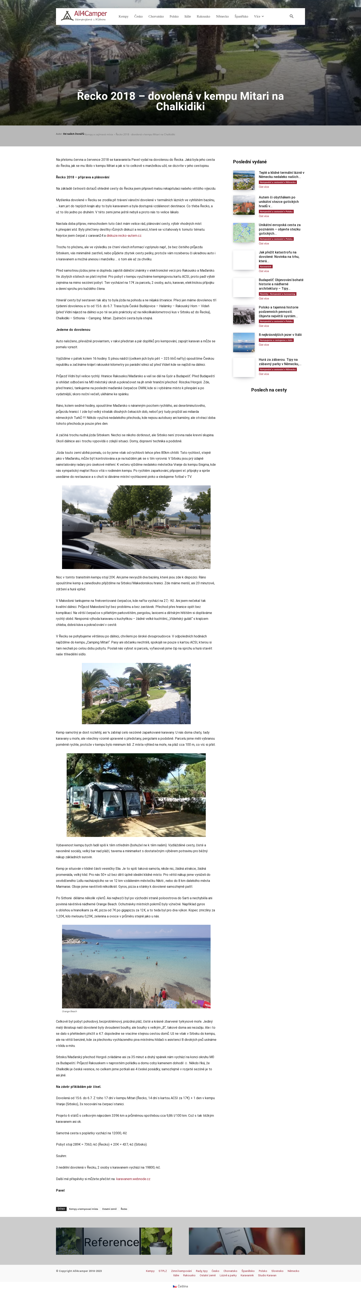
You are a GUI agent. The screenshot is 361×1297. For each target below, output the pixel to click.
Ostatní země (109, 1208)
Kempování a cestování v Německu (278, 182)
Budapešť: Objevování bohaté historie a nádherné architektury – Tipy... (281, 284)
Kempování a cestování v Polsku (276, 211)
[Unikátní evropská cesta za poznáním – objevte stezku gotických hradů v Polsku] (244, 232)
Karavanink (265, 266)
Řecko (124, 1208)
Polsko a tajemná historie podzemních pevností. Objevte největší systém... (278, 311)
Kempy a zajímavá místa (99, 134)
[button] (291, 16)
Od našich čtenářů (73, 133)
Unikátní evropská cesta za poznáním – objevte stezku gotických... (280, 229)
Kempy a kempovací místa (83, 1208)
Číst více (264, 186)
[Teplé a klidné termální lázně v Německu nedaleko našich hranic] (244, 180)
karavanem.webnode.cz (133, 1179)
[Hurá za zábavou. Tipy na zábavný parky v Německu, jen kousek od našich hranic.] (244, 367)
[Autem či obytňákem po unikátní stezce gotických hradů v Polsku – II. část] (244, 205)
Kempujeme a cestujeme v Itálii (276, 340)
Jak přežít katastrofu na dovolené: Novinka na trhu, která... (279, 256)
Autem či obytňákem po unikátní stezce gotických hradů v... (279, 201)
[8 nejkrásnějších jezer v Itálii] (244, 342)
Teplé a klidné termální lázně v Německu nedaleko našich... (281, 175)
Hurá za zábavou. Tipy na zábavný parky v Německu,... (280, 362)
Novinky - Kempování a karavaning (277, 293)
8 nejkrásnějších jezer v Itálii (280, 335)
